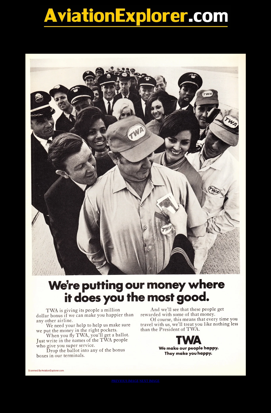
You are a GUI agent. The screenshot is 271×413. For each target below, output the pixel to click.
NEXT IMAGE (149, 381)
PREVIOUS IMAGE (125, 381)
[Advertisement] (135, 41)
